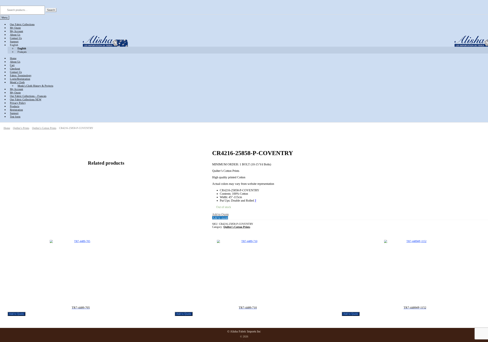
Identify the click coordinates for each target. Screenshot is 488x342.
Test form (15, 116)
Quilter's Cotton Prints (44, 128)
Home (7, 128)
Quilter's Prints (21, 128)
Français (22, 51)
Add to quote (220, 217)
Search (51, 10)
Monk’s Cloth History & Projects (35, 85)
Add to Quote (220, 214)
